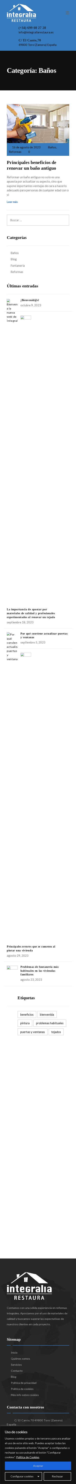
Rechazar (57, 1476)
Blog (14, 259)
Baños (52, 147)
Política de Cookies (27, 1457)
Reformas (15, 151)
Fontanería (18, 265)
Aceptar (38, 1465)
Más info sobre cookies (25, 1395)
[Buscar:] (38, 216)
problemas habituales (50, 1023)
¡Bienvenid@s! (29, 300)
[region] (38, 1455)
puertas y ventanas (32, 1032)
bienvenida (47, 1014)
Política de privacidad (23, 1382)
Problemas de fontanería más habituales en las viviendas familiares (39, 970)
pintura (25, 1023)
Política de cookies (22, 1388)
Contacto (17, 1370)
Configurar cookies (22, 1476)
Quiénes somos (20, 1358)
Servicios (16, 1364)
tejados (56, 1032)
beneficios (27, 1014)
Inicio (14, 1352)
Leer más (12, 201)
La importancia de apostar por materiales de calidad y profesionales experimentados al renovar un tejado (31, 613)
